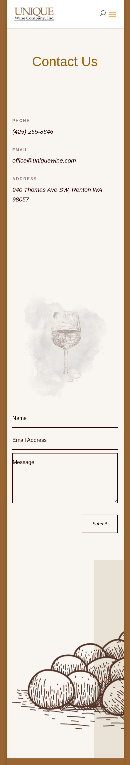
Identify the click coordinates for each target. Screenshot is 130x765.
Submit (99, 523)
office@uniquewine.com (44, 160)
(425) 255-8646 (32, 131)
